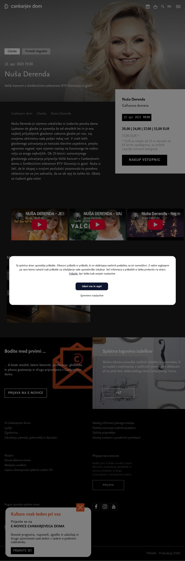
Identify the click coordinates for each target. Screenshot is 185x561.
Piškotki (73, 273)
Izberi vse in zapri (92, 286)
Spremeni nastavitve (92, 295)
